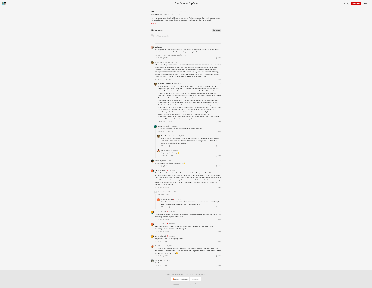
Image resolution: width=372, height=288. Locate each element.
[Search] (344, 3)
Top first (217, 30)
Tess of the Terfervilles (162, 62)
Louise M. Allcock (161, 170)
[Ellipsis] (220, 46)
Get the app (195, 279)
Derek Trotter (165, 150)
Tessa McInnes (163, 126)
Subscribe (356, 3)
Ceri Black (158, 47)
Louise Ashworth (160, 212)
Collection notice (200, 274)
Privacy (186, 274)
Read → (153, 24)
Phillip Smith (159, 260)
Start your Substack (181, 279)
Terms (191, 274)
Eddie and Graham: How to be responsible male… (170, 12)
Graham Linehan (156, 14)
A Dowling (158, 160)
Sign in (366, 3)
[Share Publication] (348, 3)
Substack (176, 284)
